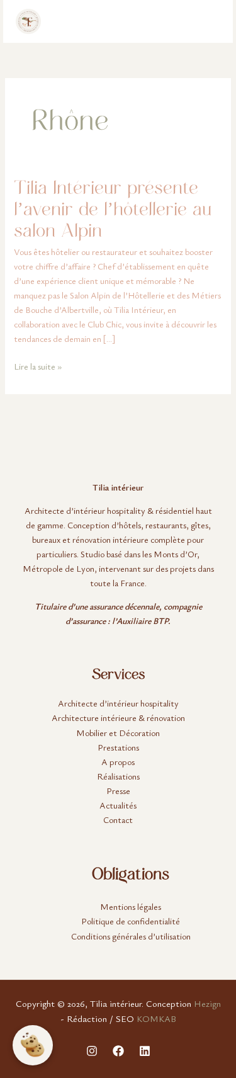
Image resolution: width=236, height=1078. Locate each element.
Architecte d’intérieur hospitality (118, 703)
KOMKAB (156, 1018)
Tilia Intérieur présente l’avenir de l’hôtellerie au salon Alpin (112, 208)
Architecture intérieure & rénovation (118, 717)
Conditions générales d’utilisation (131, 936)
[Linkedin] (144, 1051)
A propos (118, 762)
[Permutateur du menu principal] (207, 22)
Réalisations (118, 776)
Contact (118, 820)
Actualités (118, 805)
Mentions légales (130, 906)
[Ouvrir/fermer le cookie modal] (33, 1045)
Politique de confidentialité (130, 921)
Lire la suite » (38, 365)
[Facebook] (118, 1051)
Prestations (118, 747)
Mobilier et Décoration (118, 733)
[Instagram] (92, 1051)
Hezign (207, 1003)
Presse (118, 791)
